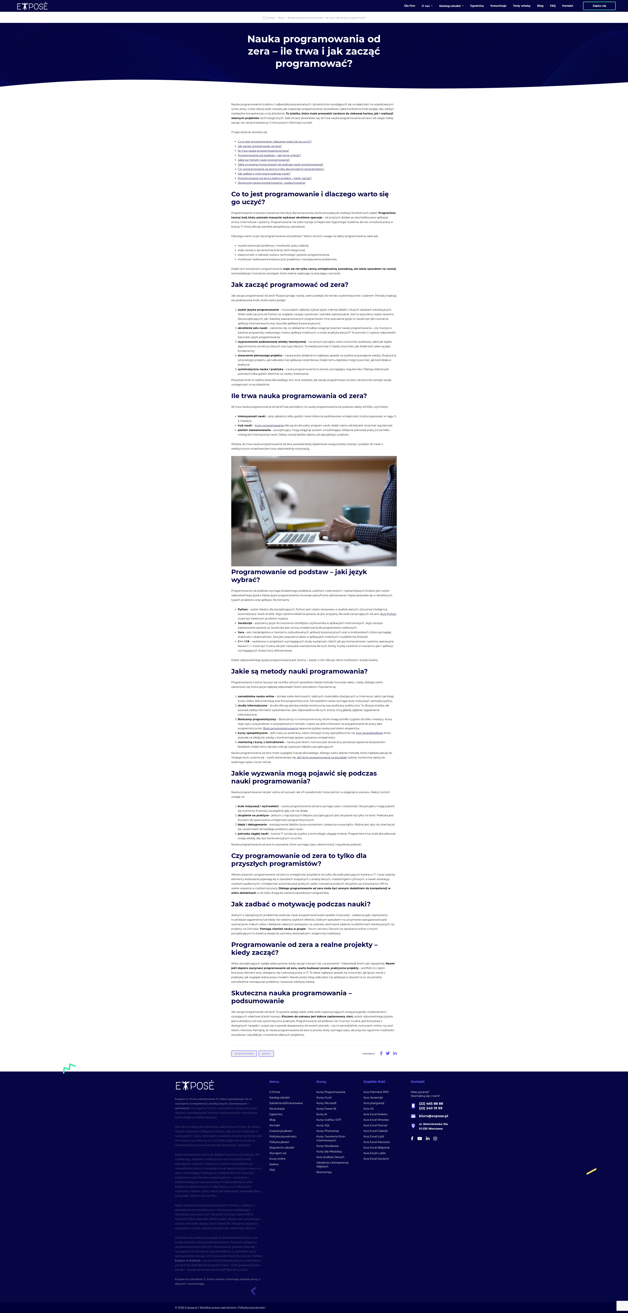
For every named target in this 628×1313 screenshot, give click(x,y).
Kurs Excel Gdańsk (376, 1131)
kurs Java (362, 733)
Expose (271, 17)
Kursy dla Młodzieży (329, 1151)
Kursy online (277, 1158)
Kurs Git (369, 1108)
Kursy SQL (323, 1125)
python (266, 1053)
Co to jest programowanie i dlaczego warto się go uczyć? (275, 141)
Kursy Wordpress (327, 1146)
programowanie (244, 1053)
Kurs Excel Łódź (374, 1136)
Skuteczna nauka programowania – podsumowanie (271, 182)
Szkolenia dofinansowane (286, 1103)
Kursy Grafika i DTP (328, 1119)
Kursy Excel (323, 1097)
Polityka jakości (279, 1142)
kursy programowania (269, 425)
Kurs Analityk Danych (330, 1157)
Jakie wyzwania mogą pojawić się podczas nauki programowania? (280, 164)
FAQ (272, 1169)
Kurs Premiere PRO (376, 1092)
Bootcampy (324, 1172)
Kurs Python (388, 614)
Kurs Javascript (373, 1097)
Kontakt (274, 1125)
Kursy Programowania (330, 1092)
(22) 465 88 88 (431, 1104)
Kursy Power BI (326, 1108)
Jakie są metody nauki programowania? (264, 160)
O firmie (274, 1092)
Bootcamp (270, 728)
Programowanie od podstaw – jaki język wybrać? (269, 155)
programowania (287, 728)
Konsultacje (277, 1108)
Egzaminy (275, 1114)
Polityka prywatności (283, 1136)
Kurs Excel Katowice (377, 1142)
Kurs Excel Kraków (376, 1114)
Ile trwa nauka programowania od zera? (263, 150)
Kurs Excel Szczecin (376, 1158)
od (370, 733)
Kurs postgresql (374, 1103)
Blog (281, 17)
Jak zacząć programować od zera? (260, 146)
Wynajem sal (277, 1153)
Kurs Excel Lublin (375, 1153)
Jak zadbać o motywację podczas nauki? (264, 173)
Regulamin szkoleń (282, 1147)
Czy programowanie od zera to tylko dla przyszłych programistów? (281, 169)
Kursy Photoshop (327, 1131)
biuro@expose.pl (433, 1116)
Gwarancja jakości (280, 1131)
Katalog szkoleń (279, 1097)
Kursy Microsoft (326, 1103)
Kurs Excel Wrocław (376, 1119)
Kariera (273, 1164)
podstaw (377, 733)
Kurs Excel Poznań (376, 1125)
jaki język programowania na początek (322, 757)
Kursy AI (321, 1114)
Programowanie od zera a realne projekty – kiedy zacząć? (275, 178)
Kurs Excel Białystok (377, 1147)
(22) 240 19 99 (430, 1108)
